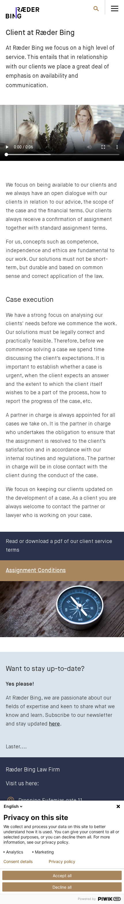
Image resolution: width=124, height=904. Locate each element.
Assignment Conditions (36, 570)
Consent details (18, 861)
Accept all (62, 875)
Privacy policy (62, 861)
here (54, 724)
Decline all (62, 887)
